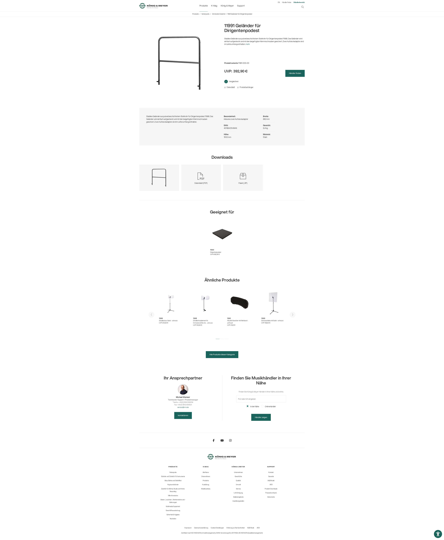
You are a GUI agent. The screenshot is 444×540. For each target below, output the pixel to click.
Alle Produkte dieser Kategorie (222, 354)
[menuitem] (203, 5)
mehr (248, 44)
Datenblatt (230, 87)
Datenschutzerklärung (201, 528)
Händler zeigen (261, 417)
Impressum (187, 528)
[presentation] (151, 315)
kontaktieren (183, 415)
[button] (217, 339)
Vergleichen (233, 81)
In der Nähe (254, 406)
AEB (258, 528)
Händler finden (286, 2)
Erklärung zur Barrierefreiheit (236, 528)
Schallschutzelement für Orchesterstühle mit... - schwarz (203, 321)
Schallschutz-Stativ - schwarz (168, 320)
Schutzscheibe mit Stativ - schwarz (272, 320)
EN (279, 2)
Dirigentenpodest (215, 252)
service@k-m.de (183, 407)
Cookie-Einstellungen (217, 528)
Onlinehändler (270, 406)
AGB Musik (250, 528)
